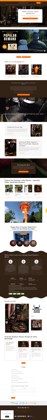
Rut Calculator (17, 410)
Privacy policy (26, 417)
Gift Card (32, 315)
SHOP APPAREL (23, 76)
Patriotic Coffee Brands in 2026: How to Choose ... (23, 350)
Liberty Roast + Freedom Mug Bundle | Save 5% (9, 194)
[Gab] (28, 408)
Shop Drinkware (10, 133)
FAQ (14, 410)
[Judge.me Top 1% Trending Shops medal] (32, 403)
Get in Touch (30, 410)
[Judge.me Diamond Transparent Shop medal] (20, 403)
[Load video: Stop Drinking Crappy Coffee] (23, 212)
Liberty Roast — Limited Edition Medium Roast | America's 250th (18, 194)
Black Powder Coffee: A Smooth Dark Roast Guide (36, 350)
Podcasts (21, 410)
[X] (21, 408)
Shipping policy (34, 417)
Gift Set (32, 331)
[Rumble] (25, 408)
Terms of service (30, 417)
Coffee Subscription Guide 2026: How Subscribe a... (10, 343)
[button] (5, 3)
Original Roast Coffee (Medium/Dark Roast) (37, 194)
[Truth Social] (27, 408)
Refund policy (23, 417)
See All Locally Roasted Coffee (23, 171)
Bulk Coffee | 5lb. (27, 193)
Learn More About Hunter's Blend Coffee (23, 94)
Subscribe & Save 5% (30, 20)
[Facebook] (18, 408)
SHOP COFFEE (10, 76)
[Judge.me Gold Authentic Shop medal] (29, 403)
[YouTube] (22, 408)
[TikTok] (24, 408)
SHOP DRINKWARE (36, 76)
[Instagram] (19, 408)
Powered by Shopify (19, 417)
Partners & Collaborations (26, 410)
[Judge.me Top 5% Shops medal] (35, 403)
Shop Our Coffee (30, 18)
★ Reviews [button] (46, 210)
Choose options (9, 197)
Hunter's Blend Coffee (15, 417)
